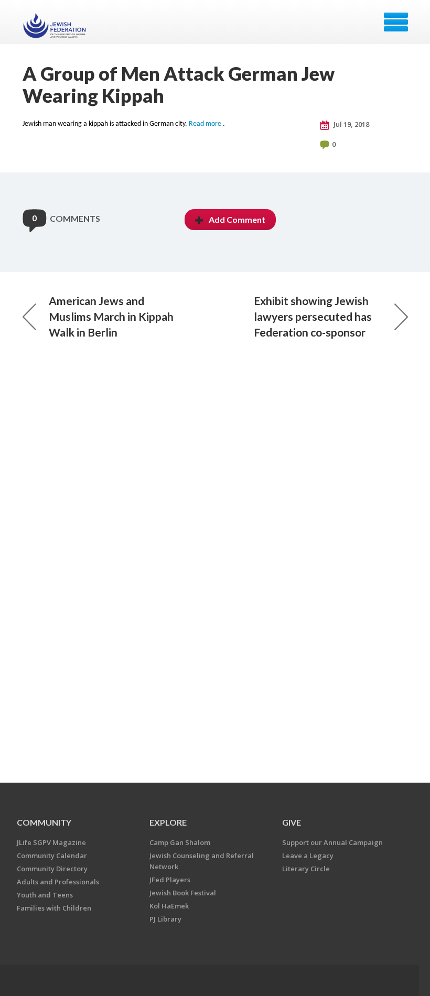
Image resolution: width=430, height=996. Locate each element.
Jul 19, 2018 (350, 124)
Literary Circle (306, 868)
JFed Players (169, 879)
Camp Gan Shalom (179, 842)
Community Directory (52, 868)
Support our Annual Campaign (332, 842)
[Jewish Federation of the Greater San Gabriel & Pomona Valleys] (56, 26)
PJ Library (165, 919)
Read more (205, 124)
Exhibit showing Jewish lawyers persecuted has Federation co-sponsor (313, 316)
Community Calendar (52, 855)
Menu (396, 22)
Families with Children (54, 908)
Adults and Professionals (58, 881)
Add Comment (237, 219)
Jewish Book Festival (182, 892)
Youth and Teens (45, 895)
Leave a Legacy (308, 855)
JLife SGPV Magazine (51, 842)
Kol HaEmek (169, 906)
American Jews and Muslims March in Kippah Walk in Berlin (111, 316)
